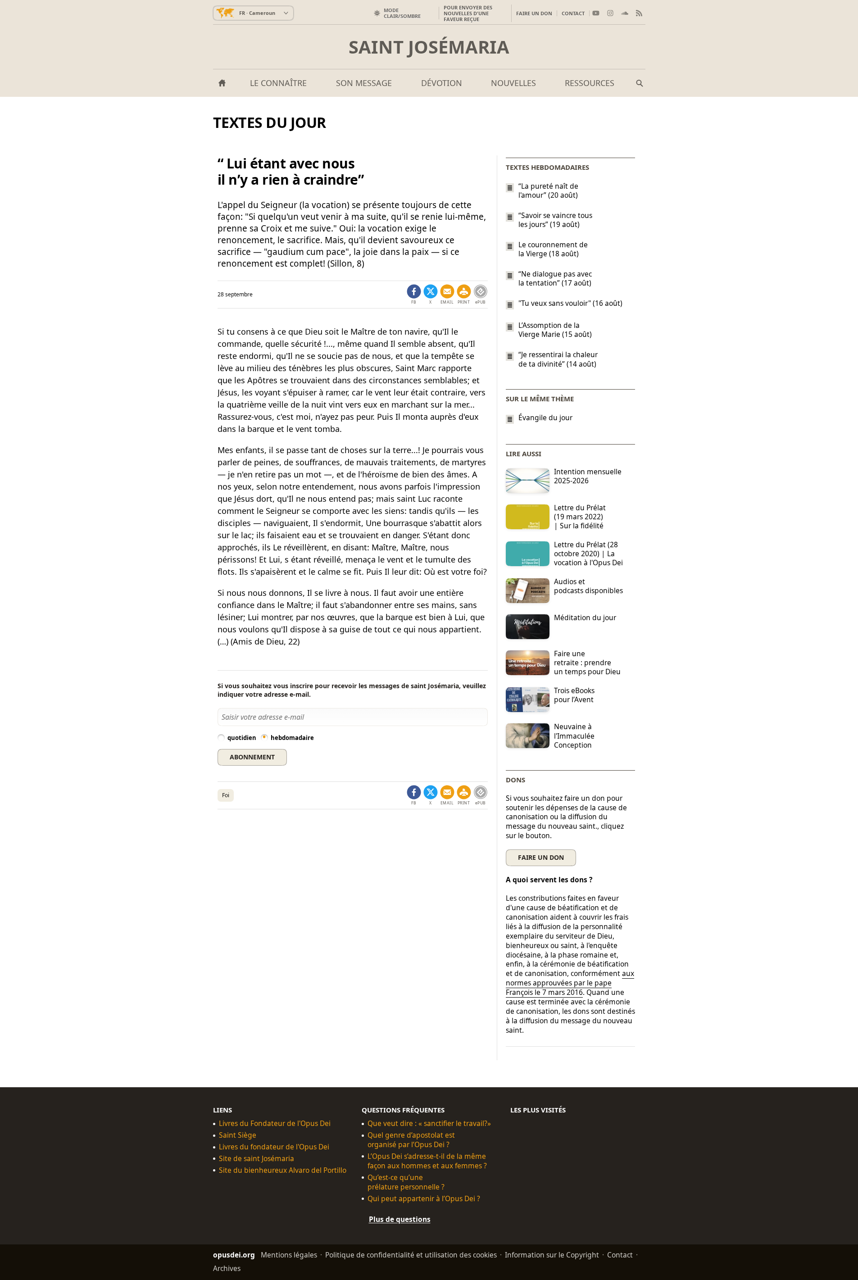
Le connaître (278, 82)
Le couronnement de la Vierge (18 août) (553, 249)
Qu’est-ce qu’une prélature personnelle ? (406, 1182)
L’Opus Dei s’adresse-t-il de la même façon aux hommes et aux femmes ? (427, 1161)
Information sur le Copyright (552, 1254)
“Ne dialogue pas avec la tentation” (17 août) (555, 278)
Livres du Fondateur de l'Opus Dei (275, 1123)
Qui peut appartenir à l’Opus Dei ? (424, 1198)
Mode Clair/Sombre (402, 13)
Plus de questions (400, 1219)
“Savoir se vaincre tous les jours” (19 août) (555, 220)
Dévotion (441, 82)
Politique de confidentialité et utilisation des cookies (411, 1254)
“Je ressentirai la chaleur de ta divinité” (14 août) (558, 359)
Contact (573, 13)
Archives (227, 1268)
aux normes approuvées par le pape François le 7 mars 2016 (570, 982)
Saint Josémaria (429, 47)
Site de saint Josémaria (256, 1158)
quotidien (241, 738)
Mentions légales (289, 1254)
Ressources (589, 82)
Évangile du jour (545, 417)
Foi (225, 795)
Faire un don (534, 13)
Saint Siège (237, 1135)
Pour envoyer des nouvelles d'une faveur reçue (468, 13)
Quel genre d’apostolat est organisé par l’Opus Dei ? (411, 1139)
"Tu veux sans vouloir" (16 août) (570, 303)
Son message (364, 82)
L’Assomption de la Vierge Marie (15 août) (555, 330)
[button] (464, 294)
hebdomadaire (292, 738)
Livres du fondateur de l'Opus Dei (274, 1147)
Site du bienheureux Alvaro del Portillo (282, 1170)
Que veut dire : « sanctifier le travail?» (429, 1123)
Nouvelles (513, 82)
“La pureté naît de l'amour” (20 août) (548, 191)
